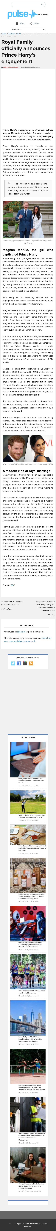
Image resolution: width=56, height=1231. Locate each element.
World (18, 34)
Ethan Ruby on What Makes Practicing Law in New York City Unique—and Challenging (30, 1039)
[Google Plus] (25, 663)
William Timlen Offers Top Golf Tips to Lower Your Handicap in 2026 (31, 816)
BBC (12, 585)
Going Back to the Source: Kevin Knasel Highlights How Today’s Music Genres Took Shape (30, 945)
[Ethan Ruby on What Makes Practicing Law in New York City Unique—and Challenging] (28, 1018)
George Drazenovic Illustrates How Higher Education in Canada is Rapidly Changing (31, 1186)
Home (3, 34)
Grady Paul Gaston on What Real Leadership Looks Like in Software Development (31, 781)
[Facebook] (19, 663)
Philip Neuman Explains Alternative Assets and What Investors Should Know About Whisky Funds (31, 896)
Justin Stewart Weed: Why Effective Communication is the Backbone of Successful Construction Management (31, 1137)
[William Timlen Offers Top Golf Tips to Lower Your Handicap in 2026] (28, 802)
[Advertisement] (28, 98)
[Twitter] (13, 663)
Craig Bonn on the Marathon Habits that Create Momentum (31, 992)
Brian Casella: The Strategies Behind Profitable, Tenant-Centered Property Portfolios (32, 848)
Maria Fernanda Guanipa (10, 67)
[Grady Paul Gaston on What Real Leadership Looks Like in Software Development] (28, 759)
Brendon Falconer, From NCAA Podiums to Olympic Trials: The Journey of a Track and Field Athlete (31, 1087)
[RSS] (31, 663)
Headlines (11, 34)
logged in (20, 631)
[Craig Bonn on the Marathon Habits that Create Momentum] (28, 972)
